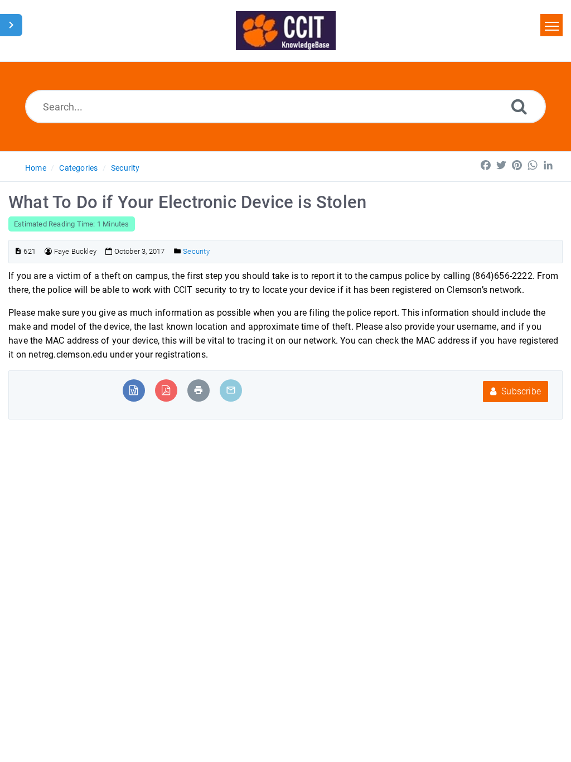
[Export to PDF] (166, 390)
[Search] (519, 106)
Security (125, 167)
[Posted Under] (177, 251)
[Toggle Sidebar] (11, 25)
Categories (78, 167)
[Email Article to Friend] (231, 390)
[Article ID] (18, 251)
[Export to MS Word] (133, 390)
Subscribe (520, 391)
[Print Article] (198, 390)
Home (35, 167)
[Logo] (286, 30)
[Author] (48, 251)
